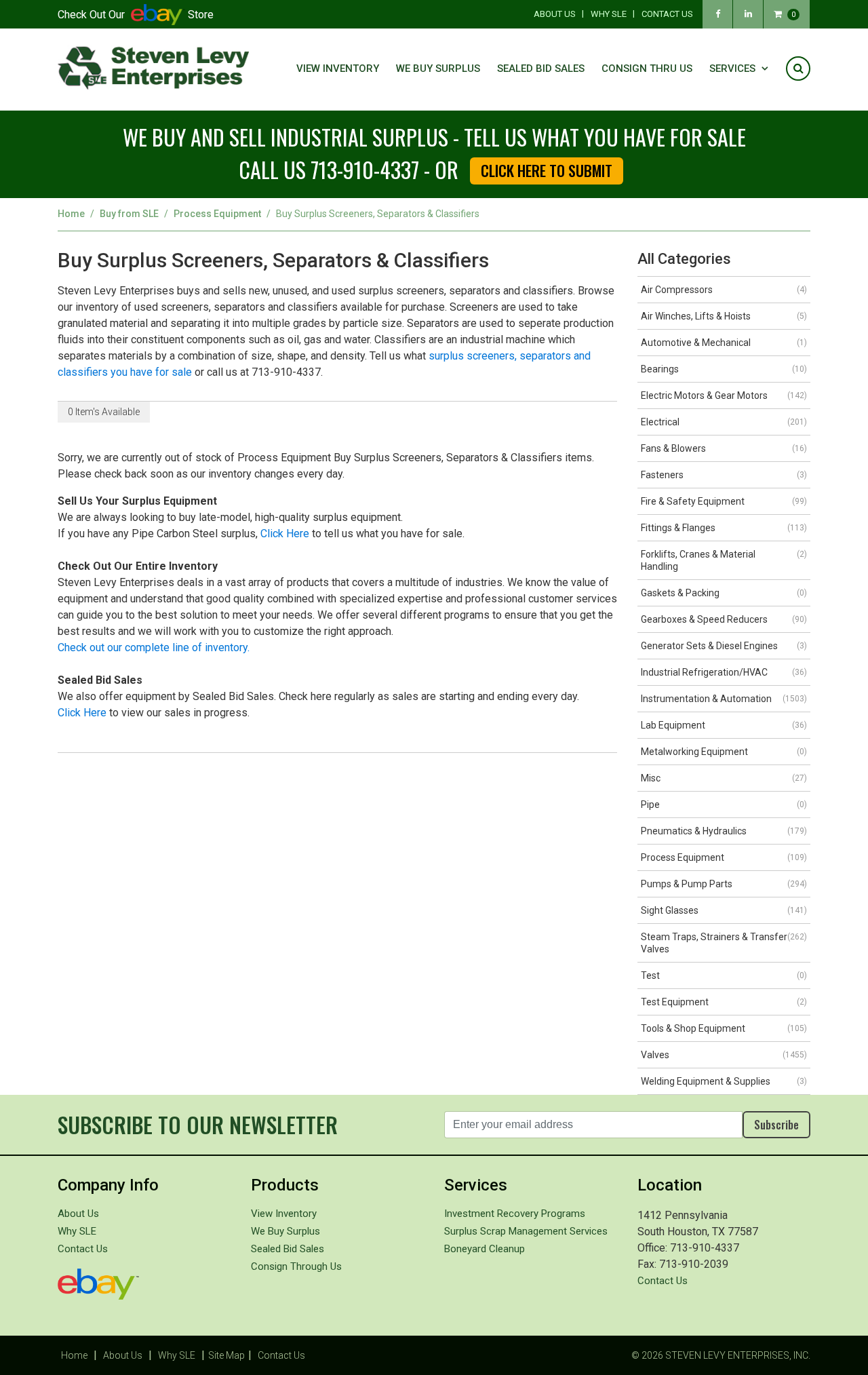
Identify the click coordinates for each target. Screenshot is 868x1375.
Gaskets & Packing (724, 592)
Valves (724, 1054)
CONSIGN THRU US (646, 68)
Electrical (724, 422)
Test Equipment (724, 1001)
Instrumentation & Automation (724, 698)
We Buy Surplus (438, 68)
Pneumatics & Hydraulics (724, 831)
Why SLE (609, 14)
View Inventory (337, 68)
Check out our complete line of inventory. (154, 647)
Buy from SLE (129, 213)
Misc (724, 778)
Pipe (724, 804)
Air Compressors (724, 289)
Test (724, 975)
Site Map (226, 1355)
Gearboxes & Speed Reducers (724, 619)
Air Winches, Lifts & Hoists (724, 316)
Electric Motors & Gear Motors (724, 395)
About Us (555, 14)
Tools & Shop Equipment (724, 1028)
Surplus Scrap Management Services (526, 1231)
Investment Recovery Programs (514, 1213)
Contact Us (667, 14)
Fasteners (724, 474)
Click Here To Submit (546, 170)
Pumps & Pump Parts (724, 883)
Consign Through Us (296, 1266)
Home (71, 213)
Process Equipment (217, 213)
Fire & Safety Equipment (724, 501)
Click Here (284, 533)
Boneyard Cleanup (484, 1249)
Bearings (724, 369)
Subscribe (776, 1125)
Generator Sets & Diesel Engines (724, 645)
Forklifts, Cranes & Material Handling (724, 560)
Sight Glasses (724, 910)
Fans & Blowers (724, 448)
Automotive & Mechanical (724, 342)
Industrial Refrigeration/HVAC (724, 672)
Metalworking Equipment (724, 751)
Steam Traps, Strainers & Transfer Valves (724, 942)
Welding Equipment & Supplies (724, 1081)
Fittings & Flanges (724, 527)
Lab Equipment (724, 725)
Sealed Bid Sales (541, 68)
